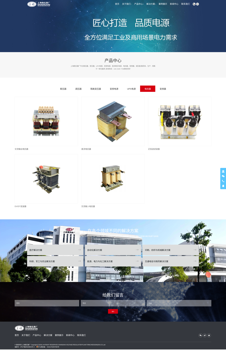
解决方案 (48, 335)
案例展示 (59, 335)
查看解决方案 (113, 272)
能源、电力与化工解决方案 (113, 261)
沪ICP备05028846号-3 (27, 347)
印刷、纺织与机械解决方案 (170, 250)
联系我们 (81, 335)
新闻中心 (70, 335)
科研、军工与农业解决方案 (55, 261)
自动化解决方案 (113, 250)
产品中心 (37, 335)
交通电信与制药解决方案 (170, 261)
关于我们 (26, 335)
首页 (17, 335)
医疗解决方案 (55, 250)
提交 (113, 311)
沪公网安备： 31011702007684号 (48, 347)
